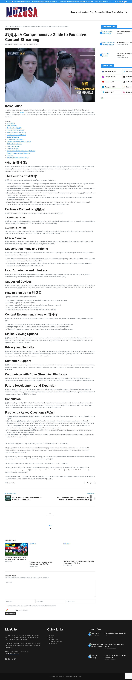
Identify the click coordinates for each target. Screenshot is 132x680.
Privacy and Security (13, 146)
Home (73, 12)
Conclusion (10, 155)
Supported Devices (13, 137)
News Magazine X (77, 676)
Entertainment (14, 26)
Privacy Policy (117, 12)
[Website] (50, 529)
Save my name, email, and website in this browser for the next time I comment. (32, 606)
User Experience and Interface (16, 135)
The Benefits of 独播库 (14, 128)
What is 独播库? (12, 126)
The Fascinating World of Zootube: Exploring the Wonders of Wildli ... (78, 562)
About (78, 12)
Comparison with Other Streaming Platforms (21, 151)
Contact (85, 12)
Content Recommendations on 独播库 (19, 142)
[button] (20, 610)
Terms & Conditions (103, 12)
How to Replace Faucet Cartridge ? (115, 633)
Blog (92, 12)
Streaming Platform (24, 26)
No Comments (17, 44)
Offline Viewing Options (14, 144)
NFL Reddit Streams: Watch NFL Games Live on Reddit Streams (16, 558)
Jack (8, 44)
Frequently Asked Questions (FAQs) (18, 157)
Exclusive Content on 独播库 (16, 130)
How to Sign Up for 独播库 (15, 139)
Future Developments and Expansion (18, 153)
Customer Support (13, 148)
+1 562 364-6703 (13, 653)
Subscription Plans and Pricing (16, 132)
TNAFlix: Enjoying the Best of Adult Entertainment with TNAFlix (41, 563)
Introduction (11, 123)
